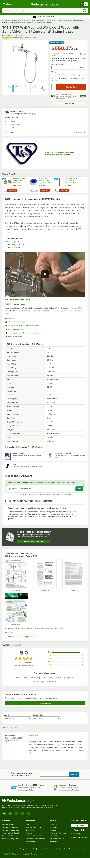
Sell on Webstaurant (57, 838)
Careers (53, 830)
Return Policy (55, 841)
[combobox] (45, 10)
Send (82, 68)
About (8, 304)
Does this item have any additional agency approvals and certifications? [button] (37, 508)
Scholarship (54, 836)
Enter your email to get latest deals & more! (23, 774)
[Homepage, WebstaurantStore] (45, 4)
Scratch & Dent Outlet (33, 827)
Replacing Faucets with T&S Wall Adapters (23, 333)
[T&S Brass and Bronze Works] (23, 154)
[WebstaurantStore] (31, 800)
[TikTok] (22, 813)
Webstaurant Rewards (10, 827)
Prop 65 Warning (35, 447)
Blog (27, 824)
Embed (23, 304)
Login (54, 58)
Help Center (79, 825)
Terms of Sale (7, 849)
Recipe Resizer (7, 836)
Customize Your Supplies (11, 833)
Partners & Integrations (10, 838)
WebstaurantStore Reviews (35, 838)
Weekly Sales (30, 830)
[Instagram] (4, 813)
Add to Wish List (69, 103)
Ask (79, 489)
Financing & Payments (58, 833)
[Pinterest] (28, 813)
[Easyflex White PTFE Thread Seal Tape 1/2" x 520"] (41, 185)
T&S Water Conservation (16, 329)
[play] (45, 274)
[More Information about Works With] (14, 174)
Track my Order (79, 830)
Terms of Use (55, 494)
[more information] (34, 114)
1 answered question (30, 38)
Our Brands (54, 827)
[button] (9, 88)
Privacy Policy (66, 494)
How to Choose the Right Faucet (28, 636)
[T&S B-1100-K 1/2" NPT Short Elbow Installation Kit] (15, 185)
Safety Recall (30, 841)
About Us (53, 824)
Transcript (15, 304)
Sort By (7, 715)
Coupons (28, 833)
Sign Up (74, 774)
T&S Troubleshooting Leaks (17, 300)
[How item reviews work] (32, 665)
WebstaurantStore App (10, 830)
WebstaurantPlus (8, 824)
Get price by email (58, 64)
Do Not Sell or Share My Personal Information (69, 849)
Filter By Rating (38, 715)
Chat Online (77, 834)
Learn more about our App (69, 790)
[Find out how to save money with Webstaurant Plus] (4, 179)
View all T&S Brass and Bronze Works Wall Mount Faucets (59, 153)
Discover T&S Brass (15, 337)
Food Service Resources (34, 836)
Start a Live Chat (56, 75)
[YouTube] (10, 813)
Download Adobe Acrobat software (53, 628)
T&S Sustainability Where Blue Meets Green (23, 325)
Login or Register (45, 703)
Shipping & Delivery (80, 837)
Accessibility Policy (44, 849)
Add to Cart (12, 190)
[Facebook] (16, 813)
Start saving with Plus (26, 790)
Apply (83, 96)
